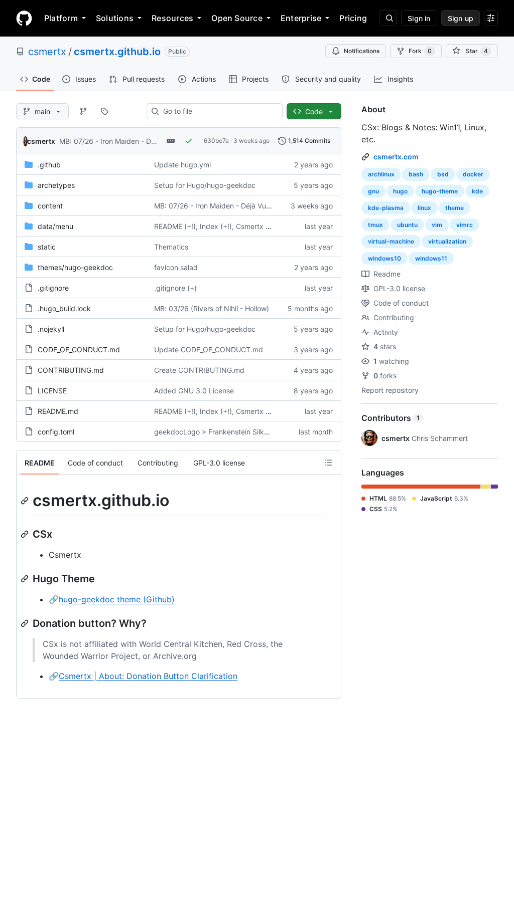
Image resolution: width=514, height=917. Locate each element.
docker (473, 174)
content (50, 205)
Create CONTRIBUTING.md (199, 370)
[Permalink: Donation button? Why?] (26, 623)
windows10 (384, 258)
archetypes (56, 185)
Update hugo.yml (182, 164)
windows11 (431, 258)
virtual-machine (391, 241)
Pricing (353, 18)
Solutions (115, 18)
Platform (61, 18)
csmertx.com (396, 156)
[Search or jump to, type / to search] (388, 18)
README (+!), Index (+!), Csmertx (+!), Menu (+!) (233, 226)
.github (49, 164)
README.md (58, 411)
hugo (400, 191)
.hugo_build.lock (64, 308)
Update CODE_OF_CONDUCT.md (208, 349)
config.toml (56, 431)
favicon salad (176, 267)
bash (416, 174)
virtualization (447, 241)
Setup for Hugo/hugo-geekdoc (204, 185)
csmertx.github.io (117, 52)
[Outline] (328, 462)
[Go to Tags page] (104, 111)
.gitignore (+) (175, 288)
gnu (373, 191)
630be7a (216, 140)
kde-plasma (386, 207)
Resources (172, 18)
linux (424, 207)
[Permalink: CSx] (26, 534)
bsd (443, 174)
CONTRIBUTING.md (71, 370)
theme (454, 207)
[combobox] (218, 111)
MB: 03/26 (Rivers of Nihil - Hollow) (211, 308)
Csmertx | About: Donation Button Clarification (148, 676)
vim (437, 224)
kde (477, 191)
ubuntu (407, 224)
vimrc (464, 224)
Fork (420, 51)
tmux (375, 224)
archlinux (381, 174)
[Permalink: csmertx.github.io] (26, 501)
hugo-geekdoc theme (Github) (117, 599)
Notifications (361, 51)
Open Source (237, 18)
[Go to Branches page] (83, 111)
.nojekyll (51, 329)
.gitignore (53, 288)
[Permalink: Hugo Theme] (26, 579)
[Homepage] (24, 18)
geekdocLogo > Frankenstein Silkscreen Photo (230, 431)
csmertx (47, 52)
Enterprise (301, 18)
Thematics (171, 247)
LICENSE (52, 390)
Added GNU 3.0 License (194, 390)
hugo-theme (440, 191)
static (47, 247)
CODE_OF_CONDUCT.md (79, 349)
